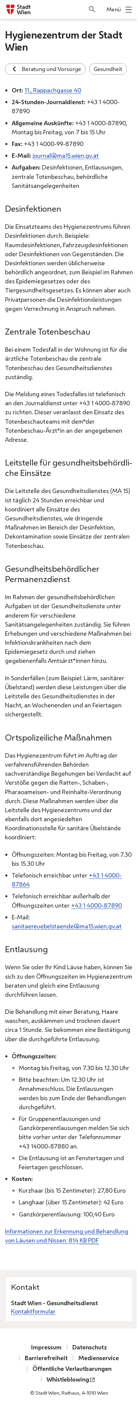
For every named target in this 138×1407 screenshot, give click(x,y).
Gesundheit (108, 69)
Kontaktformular (33, 1311)
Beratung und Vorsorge (51, 69)
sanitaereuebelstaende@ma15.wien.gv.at (67, 926)
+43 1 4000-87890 (96, 905)
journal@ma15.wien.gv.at (65, 155)
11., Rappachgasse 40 (52, 90)
